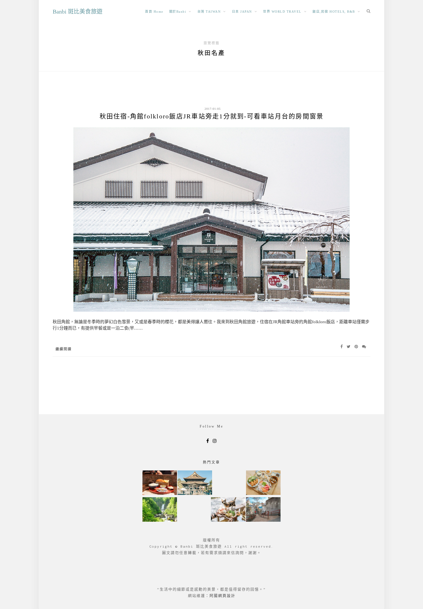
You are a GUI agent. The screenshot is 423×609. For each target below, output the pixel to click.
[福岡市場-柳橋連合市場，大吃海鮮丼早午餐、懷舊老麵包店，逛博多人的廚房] (263, 483)
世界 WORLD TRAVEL (282, 11)
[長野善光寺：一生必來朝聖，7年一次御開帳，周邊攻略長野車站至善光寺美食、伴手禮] (195, 483)
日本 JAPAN (242, 11)
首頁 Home (154, 11)
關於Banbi (177, 11)
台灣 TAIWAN (209, 11)
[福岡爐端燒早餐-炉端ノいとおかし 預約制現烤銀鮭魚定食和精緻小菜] (159, 483)
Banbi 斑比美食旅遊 (77, 11)
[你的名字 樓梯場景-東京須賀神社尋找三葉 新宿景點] (263, 510)
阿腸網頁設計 (222, 595)
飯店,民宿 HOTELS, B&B (334, 11)
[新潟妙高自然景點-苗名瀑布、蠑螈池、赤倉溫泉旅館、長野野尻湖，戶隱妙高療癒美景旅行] (159, 510)
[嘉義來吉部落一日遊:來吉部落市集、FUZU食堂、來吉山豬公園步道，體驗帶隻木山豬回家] (228, 510)
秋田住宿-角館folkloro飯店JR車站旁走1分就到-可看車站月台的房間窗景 (212, 116)
